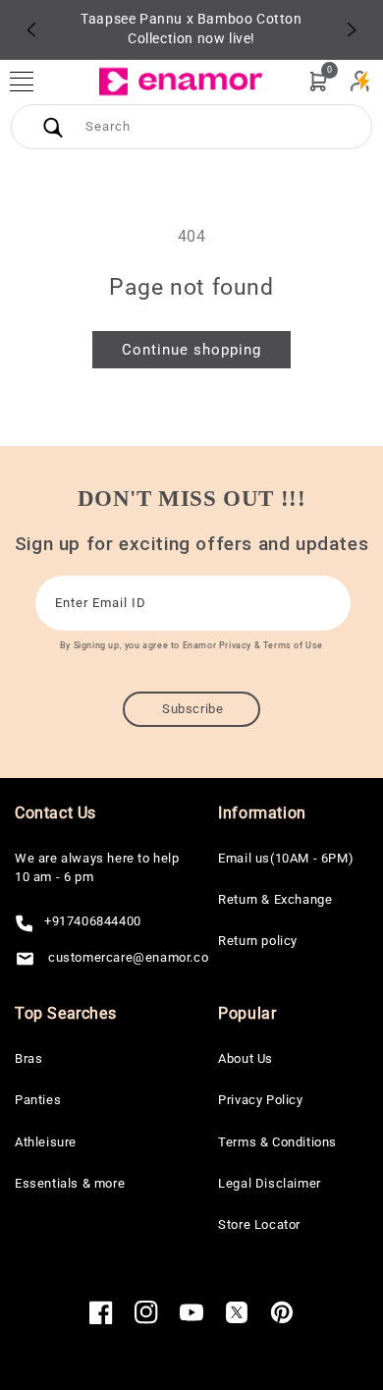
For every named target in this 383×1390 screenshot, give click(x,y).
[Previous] (31, 29)
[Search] (53, 126)
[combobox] (191, 126)
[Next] (351, 29)
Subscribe (192, 708)
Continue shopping (191, 350)
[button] (31, 81)
